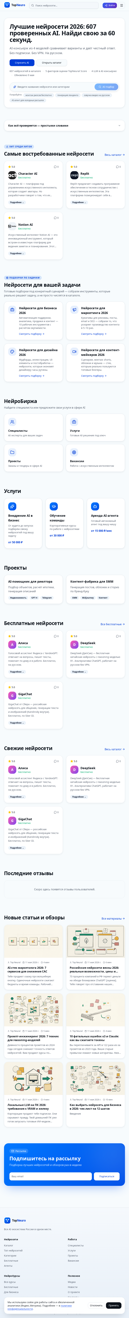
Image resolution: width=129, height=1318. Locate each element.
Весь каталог (113, 155)
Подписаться (106, 1176)
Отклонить (96, 1305)
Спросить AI (22, 62)
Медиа (72, 1282)
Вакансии (73, 1260)
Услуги (72, 1250)
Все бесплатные (111, 624)
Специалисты (76, 1245)
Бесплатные (11, 1260)
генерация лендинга (67, 95)
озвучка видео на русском (97, 95)
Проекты (73, 1255)
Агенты (8, 1265)
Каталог (8, 1245)
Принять (114, 1305)
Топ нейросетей (13, 1250)
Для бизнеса (11, 1292)
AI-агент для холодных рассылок (28, 100)
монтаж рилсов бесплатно (39, 95)
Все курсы (10, 1282)
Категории (10, 1255)
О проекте (74, 1292)
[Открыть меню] (121, 5)
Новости (72, 1287)
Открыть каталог (51, 62)
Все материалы (112, 918)
